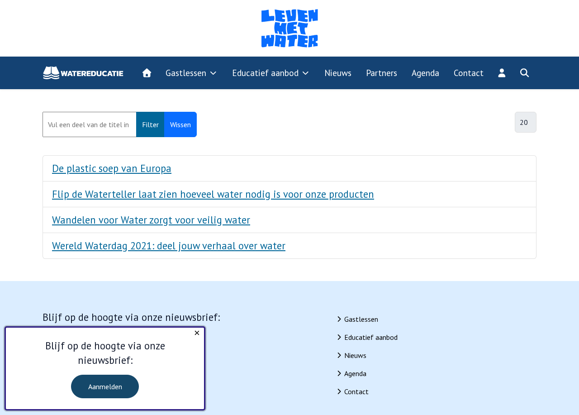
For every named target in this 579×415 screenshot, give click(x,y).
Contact (356, 391)
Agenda (355, 373)
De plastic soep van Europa (111, 168)
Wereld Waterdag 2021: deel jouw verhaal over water (168, 245)
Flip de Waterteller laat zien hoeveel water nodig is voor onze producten (213, 193)
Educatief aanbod (371, 337)
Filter (150, 124)
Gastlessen (361, 319)
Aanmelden (105, 386)
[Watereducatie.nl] (83, 73)
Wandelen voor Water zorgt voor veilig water (151, 219)
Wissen (180, 124)
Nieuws (355, 355)
